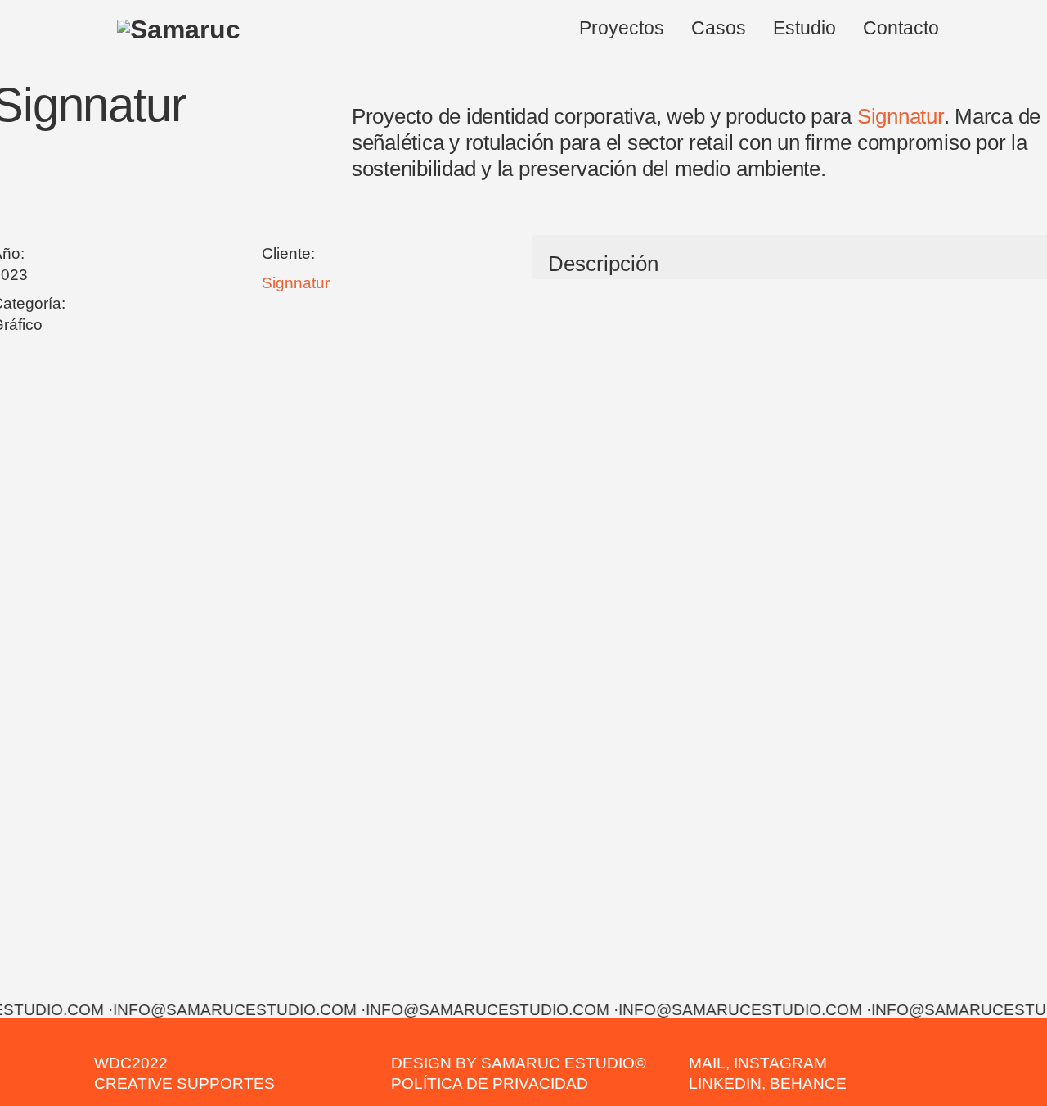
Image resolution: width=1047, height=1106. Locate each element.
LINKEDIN (725, 1083)
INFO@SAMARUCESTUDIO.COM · (223, 1009)
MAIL (707, 1063)
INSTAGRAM (780, 1063)
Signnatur (900, 116)
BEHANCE (808, 1083)
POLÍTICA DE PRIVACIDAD (489, 1083)
